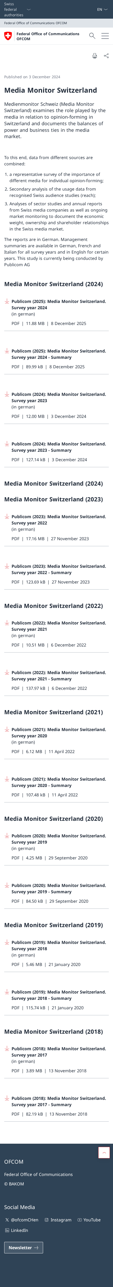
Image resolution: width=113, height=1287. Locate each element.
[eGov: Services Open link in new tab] (95, 9)
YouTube (92, 1220)
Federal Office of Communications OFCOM (48, 36)
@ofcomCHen (24, 1220)
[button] (104, 1152)
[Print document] (94, 55)
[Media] (93, 9)
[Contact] (91, 9)
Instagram (61, 1220)
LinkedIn (19, 1230)
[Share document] (106, 55)
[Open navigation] (105, 36)
